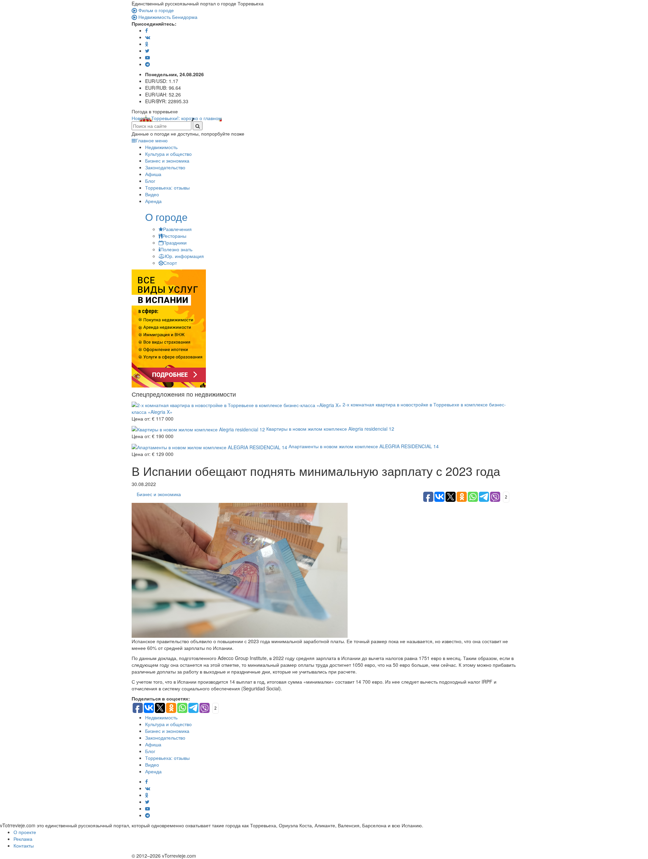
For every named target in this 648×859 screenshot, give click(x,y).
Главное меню (152, 140)
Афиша (153, 174)
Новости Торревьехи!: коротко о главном (177, 118)
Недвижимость (161, 147)
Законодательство (165, 167)
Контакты (24, 845)
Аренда (153, 201)
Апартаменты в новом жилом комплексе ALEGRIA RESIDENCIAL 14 (363, 446)
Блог (150, 180)
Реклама (23, 838)
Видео (152, 194)
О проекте (25, 832)
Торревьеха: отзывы (167, 187)
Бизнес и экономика (167, 160)
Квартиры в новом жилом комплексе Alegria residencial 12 (329, 428)
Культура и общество (168, 153)
